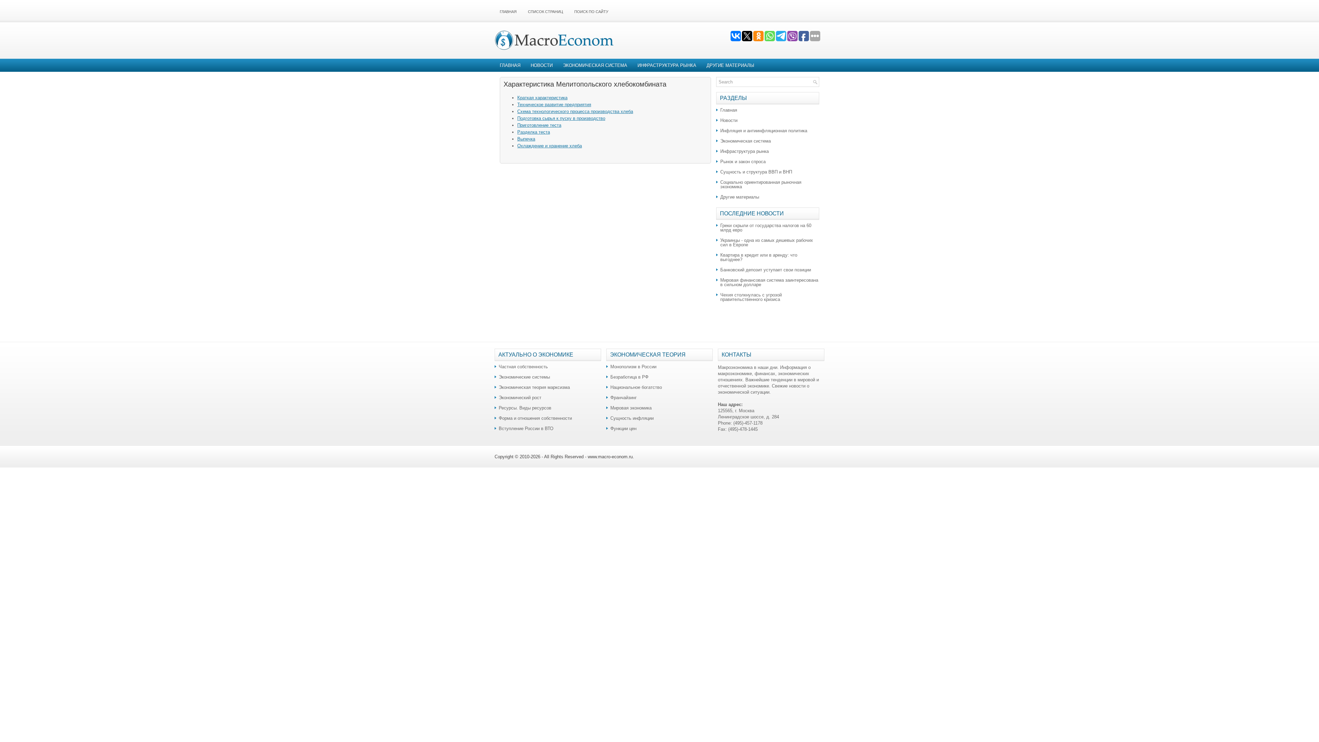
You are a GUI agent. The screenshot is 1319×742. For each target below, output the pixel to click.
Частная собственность (523, 366)
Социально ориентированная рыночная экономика (760, 184)
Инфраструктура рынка (667, 65)
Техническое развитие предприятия (554, 104)
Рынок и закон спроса (743, 161)
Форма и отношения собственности (535, 418)
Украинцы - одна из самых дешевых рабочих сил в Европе (766, 242)
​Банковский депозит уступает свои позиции (765, 269)
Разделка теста (533, 132)
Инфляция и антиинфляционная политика (763, 130)
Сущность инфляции (632, 418)
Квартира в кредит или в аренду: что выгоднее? (758, 257)
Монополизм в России (633, 366)
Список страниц (545, 12)
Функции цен (623, 428)
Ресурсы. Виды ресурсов (525, 408)
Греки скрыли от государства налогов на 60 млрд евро (765, 228)
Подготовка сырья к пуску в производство (561, 118)
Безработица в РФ (629, 377)
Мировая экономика (631, 408)
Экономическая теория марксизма (534, 387)
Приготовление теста (539, 125)
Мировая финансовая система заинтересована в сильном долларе (769, 282)
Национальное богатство (636, 387)
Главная (508, 12)
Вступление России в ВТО (526, 428)
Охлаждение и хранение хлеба (549, 145)
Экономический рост (520, 397)
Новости (542, 65)
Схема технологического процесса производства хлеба (575, 111)
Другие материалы (730, 65)
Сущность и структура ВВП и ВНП (756, 172)
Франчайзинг (623, 397)
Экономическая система (595, 65)
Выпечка (526, 139)
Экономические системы (524, 377)
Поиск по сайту (591, 12)
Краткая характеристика (542, 97)
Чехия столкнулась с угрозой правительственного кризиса (751, 297)
